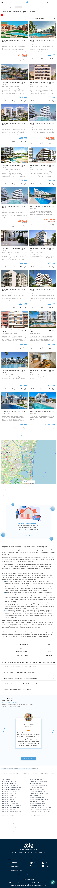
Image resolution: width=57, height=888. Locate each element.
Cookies (32, 879)
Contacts (20, 852)
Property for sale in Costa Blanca (10, 785)
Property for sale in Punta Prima (9, 827)
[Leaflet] (28, 462)
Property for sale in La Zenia (8, 835)
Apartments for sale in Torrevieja (37, 803)
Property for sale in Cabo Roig (9, 831)
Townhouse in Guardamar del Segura (11, 249)
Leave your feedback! (28, 758)
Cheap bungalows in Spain (36, 815)
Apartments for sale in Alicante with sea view (40, 799)
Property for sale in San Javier (9, 821)
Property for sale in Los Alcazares (10, 803)
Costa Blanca (34, 773)
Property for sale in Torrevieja (9, 793)
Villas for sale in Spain (36, 787)
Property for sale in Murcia (9, 791)
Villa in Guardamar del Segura (39, 206)
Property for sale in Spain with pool (38, 781)
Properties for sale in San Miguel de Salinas (12, 805)
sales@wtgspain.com (15, 866)
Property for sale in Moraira (8, 823)
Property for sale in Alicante (9, 783)
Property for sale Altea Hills (8, 832)
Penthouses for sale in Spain (37, 797)
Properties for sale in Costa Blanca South (12, 787)
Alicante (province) (25, 773)
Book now (28, 535)
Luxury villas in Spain (35, 795)
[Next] (53, 730)
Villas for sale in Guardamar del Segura (30, 768)
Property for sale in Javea (8, 813)
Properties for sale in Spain (9, 781)
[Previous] (4, 730)
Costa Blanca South (44, 773)
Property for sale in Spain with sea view (39, 793)
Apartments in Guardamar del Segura (39, 41)
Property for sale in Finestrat (9, 801)
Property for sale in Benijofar (9, 817)
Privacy (24, 879)
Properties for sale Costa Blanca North (11, 789)
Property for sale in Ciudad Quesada (10, 807)
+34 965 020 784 (14, 862)
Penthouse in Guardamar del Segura (11, 207)
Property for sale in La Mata (8, 825)
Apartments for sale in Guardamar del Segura (11, 768)
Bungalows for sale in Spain (37, 801)
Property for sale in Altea (8, 815)
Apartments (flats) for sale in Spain (38, 785)
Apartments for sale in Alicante (37, 791)
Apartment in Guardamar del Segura (11, 41)
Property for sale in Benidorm (9, 797)
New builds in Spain (35, 783)
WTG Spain (4, 773)
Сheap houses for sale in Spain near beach (40, 809)
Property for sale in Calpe (8, 799)
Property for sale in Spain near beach (38, 813)
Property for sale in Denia (8, 809)
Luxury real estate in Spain (37, 789)
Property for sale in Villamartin (9, 819)
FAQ (32, 852)
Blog (36, 852)
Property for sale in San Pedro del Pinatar (11, 811)
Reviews (27, 852)
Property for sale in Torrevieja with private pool (40, 807)
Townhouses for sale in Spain (37, 805)
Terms (28, 879)
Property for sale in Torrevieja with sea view (40, 811)
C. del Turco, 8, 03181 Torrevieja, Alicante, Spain (16, 869)
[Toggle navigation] (2, 2)
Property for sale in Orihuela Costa (10, 795)
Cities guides (42, 852)
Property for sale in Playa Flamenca (10, 829)
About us (14, 852)
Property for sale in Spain (14, 773)
